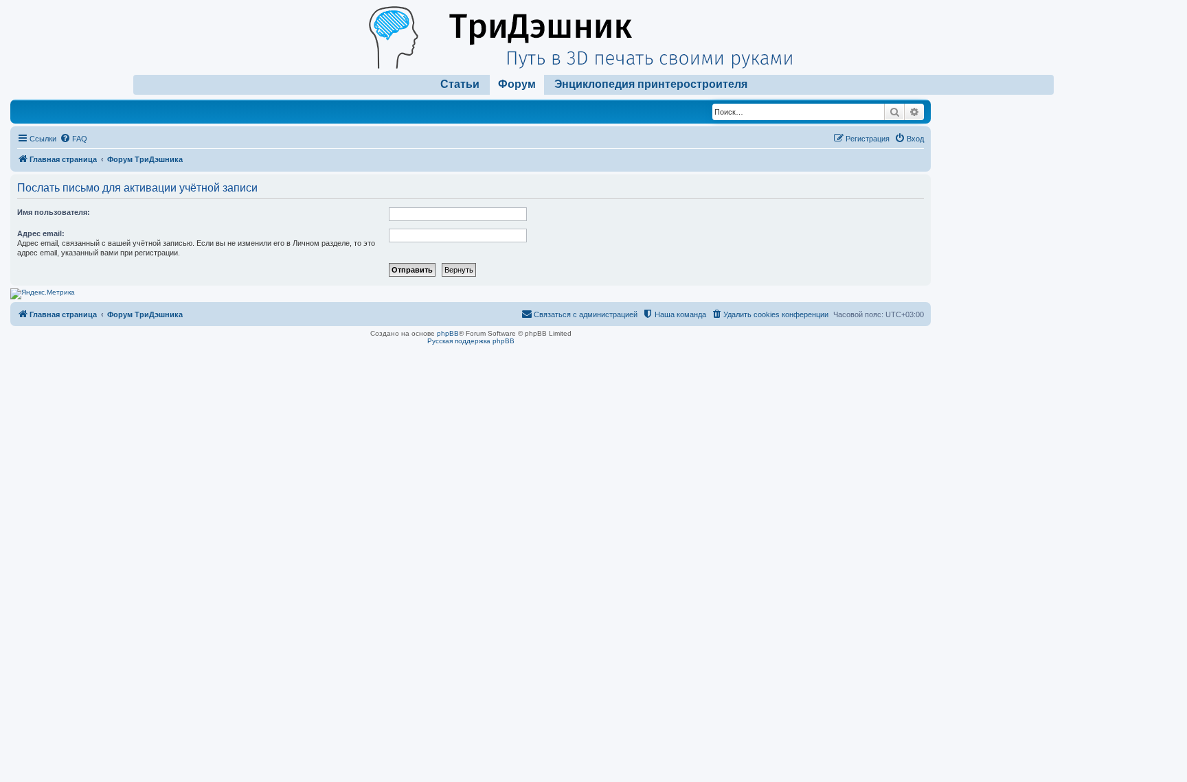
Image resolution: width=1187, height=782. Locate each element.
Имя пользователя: (53, 212)
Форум (517, 84)
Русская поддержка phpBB (471, 341)
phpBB (448, 333)
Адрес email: (41, 233)
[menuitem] (73, 138)
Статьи (459, 84)
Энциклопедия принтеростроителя (650, 84)
